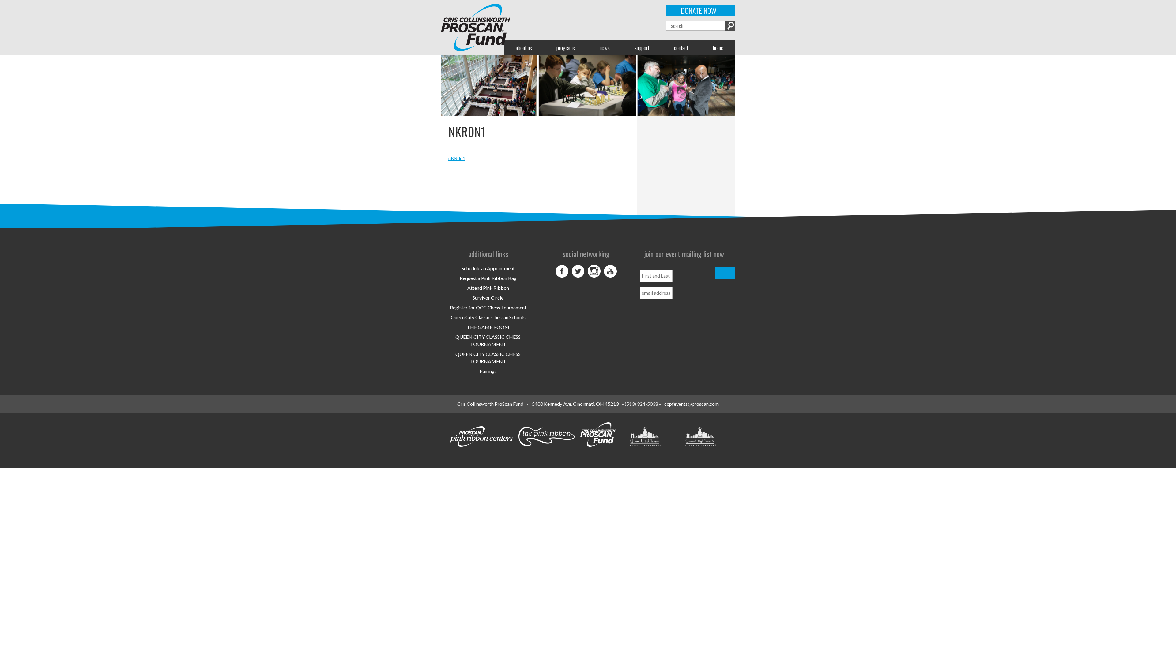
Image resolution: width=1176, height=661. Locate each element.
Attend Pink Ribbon (488, 288)
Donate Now (698, 10)
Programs (565, 47)
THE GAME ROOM (488, 327)
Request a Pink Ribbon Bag (488, 278)
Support (642, 47)
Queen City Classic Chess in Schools (488, 317)
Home (718, 47)
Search (730, 26)
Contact (681, 47)
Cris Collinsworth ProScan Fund (490, 404)
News (605, 47)
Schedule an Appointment (488, 268)
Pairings (488, 371)
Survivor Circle (488, 298)
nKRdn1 (456, 158)
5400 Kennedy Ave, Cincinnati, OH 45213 (575, 404)
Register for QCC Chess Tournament (488, 307)
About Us (524, 47)
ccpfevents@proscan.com (691, 404)
